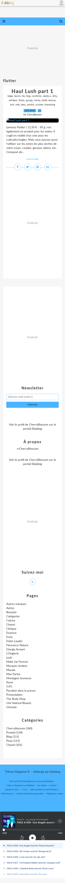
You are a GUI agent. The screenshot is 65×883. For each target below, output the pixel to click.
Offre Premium (7, 794)
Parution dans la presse (21, 690)
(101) (14, 745)
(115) (12, 736)
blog (28, 96)
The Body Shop (16, 699)
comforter (36, 96)
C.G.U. (25, 789)
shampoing (49, 105)
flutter (22, 100)
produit (30, 105)
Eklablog (55, 771)
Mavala (10, 670)
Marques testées (16, 666)
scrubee (39, 105)
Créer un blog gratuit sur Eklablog (20, 785)
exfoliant (13, 100)
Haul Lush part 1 (32, 91)
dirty (54, 96)
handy (37, 100)
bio (23, 96)
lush (12, 105)
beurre (17, 96)
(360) (19, 728)
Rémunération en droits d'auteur (44, 789)
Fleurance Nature (17, 645)
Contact (53, 785)
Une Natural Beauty (18, 703)
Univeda (11, 707)
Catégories (13, 616)
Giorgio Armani (15, 649)
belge (10, 96)
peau (23, 105)
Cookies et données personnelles (30, 794)
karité (44, 100)
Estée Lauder (14, 641)
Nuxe (9, 682)
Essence (11, 633)
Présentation (14, 694)
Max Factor (13, 674)
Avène (10, 608)
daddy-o (47, 96)
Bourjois (11, 612)
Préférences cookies (55, 794)
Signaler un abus (12, 789)
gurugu (29, 100)
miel (17, 105)
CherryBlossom (38, 424)
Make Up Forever (17, 661)
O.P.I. (9, 686)
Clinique (11, 628)
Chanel (10, 624)
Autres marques (16, 604)
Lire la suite (32, 159)
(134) (14, 732)
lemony (52, 100)
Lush (9, 657)
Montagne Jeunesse (18, 678)
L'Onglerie (12, 653)
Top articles (42, 785)
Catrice (10, 620)
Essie (9, 637)
